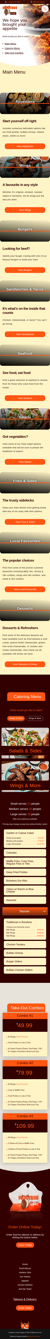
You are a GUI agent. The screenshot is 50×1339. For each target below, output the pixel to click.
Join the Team (25, 1289)
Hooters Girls (25, 1272)
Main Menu (10, 43)
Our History (25, 1276)
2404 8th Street (38, 2)
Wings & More (35, 718)
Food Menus (25, 1268)
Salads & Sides (16, 718)
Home (25, 1264)
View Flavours (22, 1037)
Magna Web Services (34, 1336)
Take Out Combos (14, 53)
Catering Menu (12, 48)
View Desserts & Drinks (25, 664)
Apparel (25, 1281)
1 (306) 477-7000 (13, 2)
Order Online (25, 1245)
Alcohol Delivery (25, 1285)
